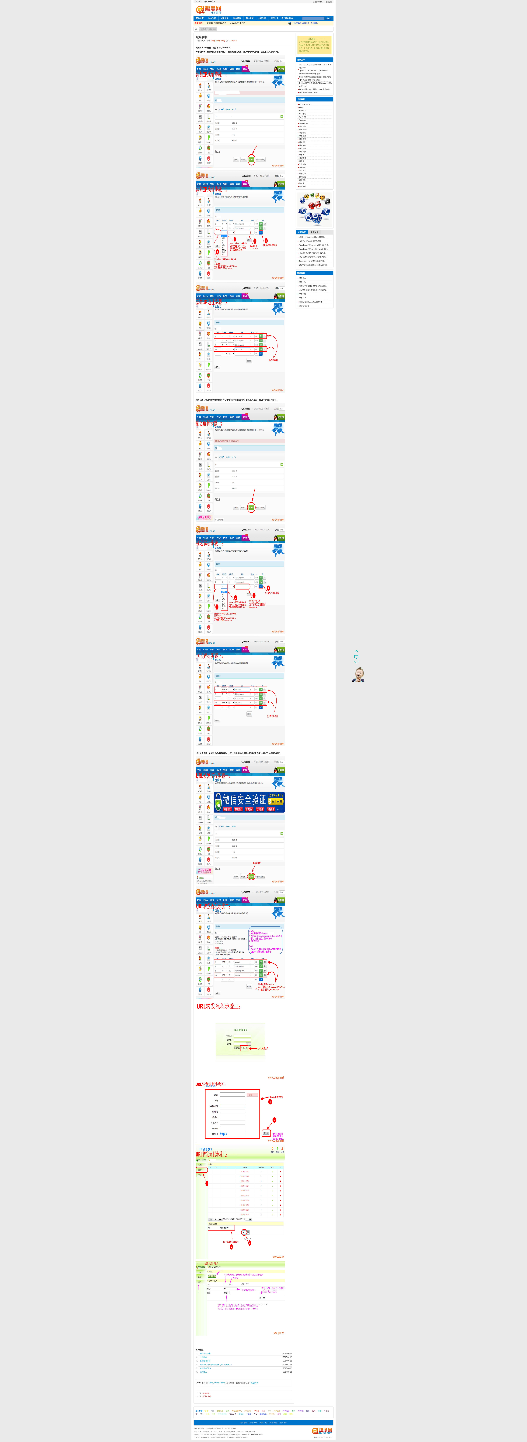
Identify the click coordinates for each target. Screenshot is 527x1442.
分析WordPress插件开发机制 (310, 241)
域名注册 (253, 1423)
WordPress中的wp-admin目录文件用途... (314, 245)
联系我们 (273, 1423)
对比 (201, 1414)
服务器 (301, 161)
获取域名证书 (205, 1353)
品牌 (313, 1411)
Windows (302, 120)
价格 (291, 1414)
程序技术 (274, 18)
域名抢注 (302, 142)
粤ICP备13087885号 (255, 1434)
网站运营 (249, 18)
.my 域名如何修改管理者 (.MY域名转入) (216, 1365)
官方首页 (199, 2)
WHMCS (302, 117)
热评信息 (302, 232)
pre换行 (272, 1414)
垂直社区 (263, 1414)
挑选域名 (302, 158)
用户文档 (302, 167)
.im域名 (256, 1411)
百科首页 (200, 18)
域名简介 (302, 152)
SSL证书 (302, 114)
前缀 (319, 1411)
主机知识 (262, 18)
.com (269, 1411)
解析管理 (302, 180)
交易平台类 (303, 130)
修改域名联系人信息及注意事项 (310, 302)
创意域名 (302, 133)
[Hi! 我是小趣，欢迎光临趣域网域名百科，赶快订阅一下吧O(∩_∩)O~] (355, 675)
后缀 (285, 1414)
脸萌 (279, 1414)
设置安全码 (207, 1396)
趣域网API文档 (209, 2)
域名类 (203, 29)
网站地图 (283, 1423)
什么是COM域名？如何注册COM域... (312, 253)
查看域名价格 (205, 1361)
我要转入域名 (318, 2)
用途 (263, 1411)
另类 (212, 1411)
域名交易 (302, 136)
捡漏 (307, 1411)
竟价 (293, 1411)
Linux (301, 107)
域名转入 (203, 1372)
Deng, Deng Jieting (217, 1383)
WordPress (303, 123)
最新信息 (314, 232)
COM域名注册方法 (231, 23)
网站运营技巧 (237, 1411)
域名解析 (254, 1383)
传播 (213, 1414)
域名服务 (225, 18)
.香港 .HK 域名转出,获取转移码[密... (312, 237)
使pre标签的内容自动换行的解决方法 (312, 257)
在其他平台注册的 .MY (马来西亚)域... (313, 286)
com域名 (286, 1411)
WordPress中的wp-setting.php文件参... (313, 249)
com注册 (277, 1411)
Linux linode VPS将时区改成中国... (312, 261)
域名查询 (297, 23)
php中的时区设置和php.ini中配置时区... (313, 265)
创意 (227, 1411)
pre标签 (301, 1411)
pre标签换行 (222, 1414)
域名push (302, 298)
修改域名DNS (205, 1368)
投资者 (241, 1414)
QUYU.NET (328, 1437)
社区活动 (232, 1414)
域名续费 (206, 1393)
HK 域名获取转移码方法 (210, 23)
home (196, 29)
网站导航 (243, 1423)
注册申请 (302, 164)
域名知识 (212, 18)
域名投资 (237, 18)
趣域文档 (302, 186)
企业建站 (314, 23)
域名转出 (302, 294)
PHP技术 (302, 111)
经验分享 (302, 174)
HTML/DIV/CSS (305, 104)
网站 (255, 1414)
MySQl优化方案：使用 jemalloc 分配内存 (314, 89)
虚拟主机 (305, 23)
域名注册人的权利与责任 (308, 92)
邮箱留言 (329, 2)
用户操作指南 (287, 18)
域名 (206, 1411)
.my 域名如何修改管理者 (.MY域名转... (313, 290)
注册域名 (203, 1357)
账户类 (301, 183)
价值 (207, 1414)
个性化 (248, 1414)
